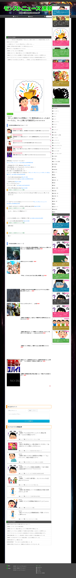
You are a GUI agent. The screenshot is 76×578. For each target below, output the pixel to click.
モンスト (30, 507)
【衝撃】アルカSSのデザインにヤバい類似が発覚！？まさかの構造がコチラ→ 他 (23, 537)
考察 (34, 496)
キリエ (26, 507)
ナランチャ (32, 462)
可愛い (35, 484)
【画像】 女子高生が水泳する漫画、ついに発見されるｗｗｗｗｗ (20, 46)
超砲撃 (42, 473)
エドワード (27, 450)
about (9, 565)
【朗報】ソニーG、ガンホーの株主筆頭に (15, 50)
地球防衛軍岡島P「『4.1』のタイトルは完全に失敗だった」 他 (19, 541)
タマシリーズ (28, 496)
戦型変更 (35, 473)
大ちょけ (36, 439)
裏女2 (35, 450)
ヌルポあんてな (39, 567)
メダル (29, 519)
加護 (32, 496)
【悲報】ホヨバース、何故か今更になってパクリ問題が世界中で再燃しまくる (22, 53)
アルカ (28, 439)
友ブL (31, 473)
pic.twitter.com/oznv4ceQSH (36, 218)
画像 (39, 439)
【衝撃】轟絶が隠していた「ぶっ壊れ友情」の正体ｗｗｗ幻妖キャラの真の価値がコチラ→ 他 (25, 535)
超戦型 (41, 462)
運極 (33, 507)
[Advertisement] (28, 27)
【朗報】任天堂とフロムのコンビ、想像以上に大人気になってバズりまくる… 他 (23, 544)
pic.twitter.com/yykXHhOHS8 (18, 174)
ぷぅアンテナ (39, 571)
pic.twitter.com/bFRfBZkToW (26, 162)
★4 (26, 462)
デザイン (32, 439)
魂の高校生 (37, 496)
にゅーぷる (38, 570)
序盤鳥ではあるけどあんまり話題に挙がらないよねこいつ (18, 524)
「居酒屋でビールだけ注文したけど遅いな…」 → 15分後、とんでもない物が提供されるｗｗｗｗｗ (27, 59)
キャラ (21, 439)
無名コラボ (37, 462)
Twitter (9, 568)
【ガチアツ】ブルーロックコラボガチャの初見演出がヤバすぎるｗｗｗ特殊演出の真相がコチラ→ (26, 57)
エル (26, 484)
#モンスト (9, 162)
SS (26, 439)
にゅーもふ (38, 568)
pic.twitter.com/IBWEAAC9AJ (26, 179)
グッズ (28, 484)
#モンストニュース (15, 162)
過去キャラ (39, 450)
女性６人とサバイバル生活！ (12, 41)
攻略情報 (39, 473)
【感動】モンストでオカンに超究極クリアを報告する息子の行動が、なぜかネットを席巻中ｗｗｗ (26, 55)
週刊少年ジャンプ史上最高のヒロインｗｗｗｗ (16, 48)
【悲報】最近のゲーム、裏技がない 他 (14, 539)
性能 (31, 450)
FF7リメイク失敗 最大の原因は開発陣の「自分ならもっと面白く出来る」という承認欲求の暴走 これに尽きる (29, 39)
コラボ (31, 484)
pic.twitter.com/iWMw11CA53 (13, 203)
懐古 (33, 450)
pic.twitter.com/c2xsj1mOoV (23, 185)
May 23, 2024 (27, 165)
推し (38, 484)
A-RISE (28, 462)
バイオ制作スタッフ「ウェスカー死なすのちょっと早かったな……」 (20, 44)
